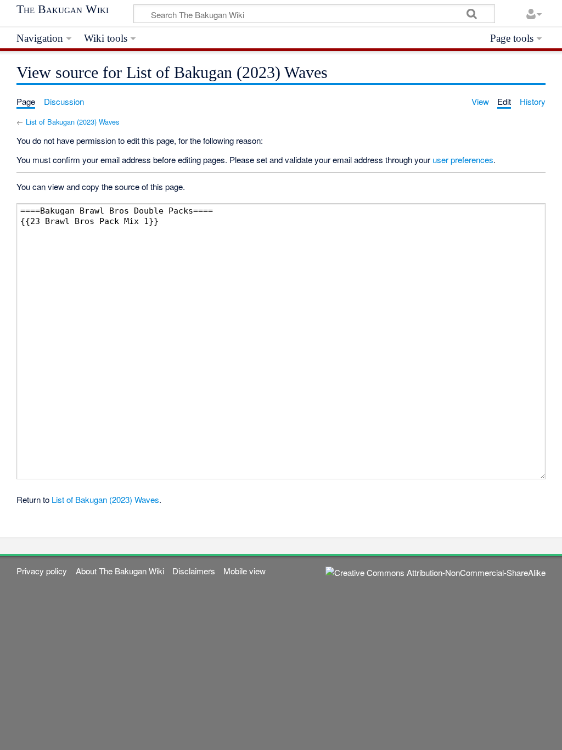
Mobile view (244, 571)
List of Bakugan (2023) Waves (72, 121)
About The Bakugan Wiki (120, 571)
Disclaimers (193, 571)
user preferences (462, 159)
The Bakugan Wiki (62, 9)
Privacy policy (41, 571)
